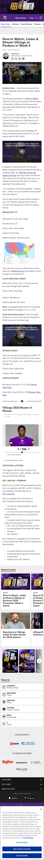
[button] (22, 73)
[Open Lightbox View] (22, 442)
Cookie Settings (22, 842)
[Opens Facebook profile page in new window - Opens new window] (12, 58)
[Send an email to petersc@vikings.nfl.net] (23, 58)
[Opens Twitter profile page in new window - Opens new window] (16, 58)
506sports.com (17, 271)
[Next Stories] (39, 661)
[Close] (41, 809)
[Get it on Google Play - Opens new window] (29, 799)
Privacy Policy (28, 838)
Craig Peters (15, 53)
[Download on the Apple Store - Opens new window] (13, 798)
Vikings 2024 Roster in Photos (17, 409)
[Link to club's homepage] (5, 17)
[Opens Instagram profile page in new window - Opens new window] (19, 58)
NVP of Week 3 (32, 98)
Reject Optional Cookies (22, 849)
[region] (22, 833)
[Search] (36, 17)
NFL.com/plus (8, 494)
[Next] (28, 448)
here (9, 470)
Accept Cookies (22, 856)
